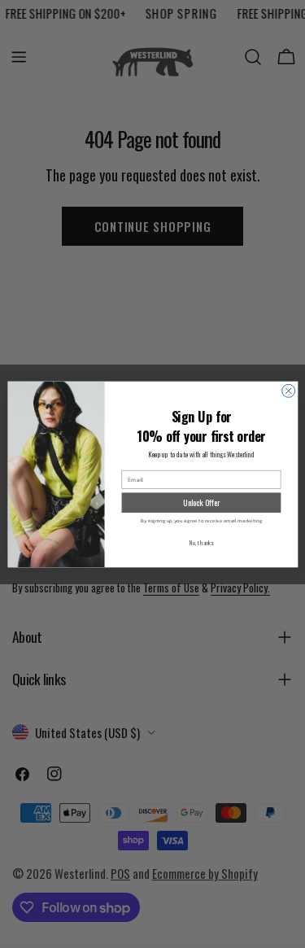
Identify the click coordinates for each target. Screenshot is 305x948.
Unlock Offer (201, 502)
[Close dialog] (287, 390)
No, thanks (201, 541)
